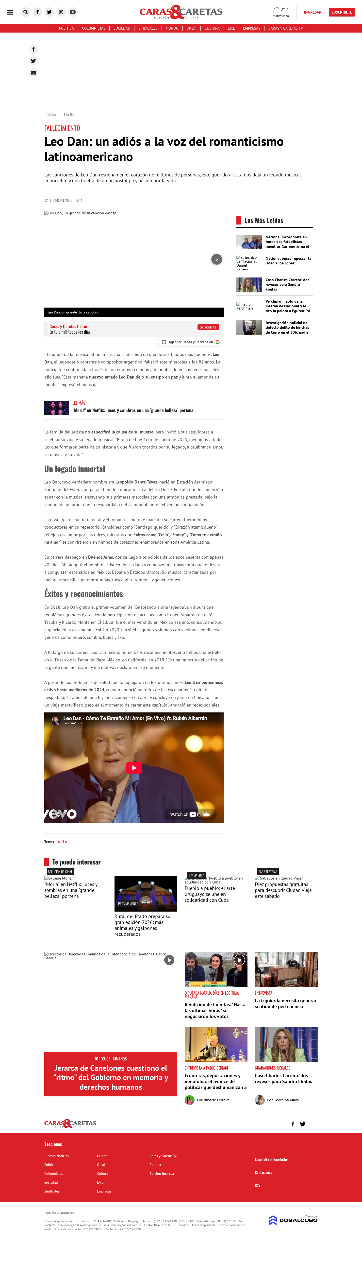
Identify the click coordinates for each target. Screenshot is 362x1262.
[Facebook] (33, 49)
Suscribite (208, 327)
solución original (60, 871)
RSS (257, 1185)
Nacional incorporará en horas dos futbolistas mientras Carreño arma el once (287, 244)
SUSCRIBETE (341, 12)
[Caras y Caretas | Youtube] (73, 12)
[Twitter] (33, 61)
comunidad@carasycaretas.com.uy (79, 1225)
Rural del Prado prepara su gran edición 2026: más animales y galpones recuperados (142, 925)
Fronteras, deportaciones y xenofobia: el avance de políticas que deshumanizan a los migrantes (216, 1084)
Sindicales (148, 28)
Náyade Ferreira (216, 1099)
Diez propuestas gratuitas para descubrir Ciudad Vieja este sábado (283, 890)
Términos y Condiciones (59, 1212)
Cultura (212, 28)
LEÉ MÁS (79, 403)
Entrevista (263, 993)
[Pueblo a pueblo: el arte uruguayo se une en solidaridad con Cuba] (216, 882)
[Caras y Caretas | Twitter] (49, 12)
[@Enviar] (33, 72)
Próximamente (128, 903)
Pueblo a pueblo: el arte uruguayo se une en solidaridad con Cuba (210, 894)
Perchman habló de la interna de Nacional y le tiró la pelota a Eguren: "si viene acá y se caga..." (288, 308)
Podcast (155, 1164)
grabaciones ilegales (272, 1068)
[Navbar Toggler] (14, 12)
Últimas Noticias (56, 1156)
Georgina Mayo (286, 1099)
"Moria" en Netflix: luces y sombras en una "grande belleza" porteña (133, 410)
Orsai (192, 28)
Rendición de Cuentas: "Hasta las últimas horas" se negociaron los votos (215, 1010)
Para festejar (268, 871)
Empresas (251, 28)
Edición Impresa (162, 1173)
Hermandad (196, 875)
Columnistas (93, 28)
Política (66, 28)
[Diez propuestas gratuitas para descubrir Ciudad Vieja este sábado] (279, 878)
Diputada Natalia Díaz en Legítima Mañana (212, 995)
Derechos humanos (111, 1059)
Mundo (172, 28)
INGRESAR (313, 12)
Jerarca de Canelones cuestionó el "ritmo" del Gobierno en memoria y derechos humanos (110, 1077)
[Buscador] (25, 12)
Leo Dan (62, 841)
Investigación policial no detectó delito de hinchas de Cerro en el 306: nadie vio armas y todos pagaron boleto (288, 332)
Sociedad (122, 28)
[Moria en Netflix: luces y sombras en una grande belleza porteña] (56, 410)
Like (231, 28)
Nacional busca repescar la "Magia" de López (288, 260)
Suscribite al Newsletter (271, 1159)
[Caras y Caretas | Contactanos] (312, 1123)
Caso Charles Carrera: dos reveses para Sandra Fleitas (287, 284)
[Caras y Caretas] (70, 1127)
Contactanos (263, 1172)
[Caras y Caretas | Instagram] (61, 12)
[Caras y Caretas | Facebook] (37, 12)
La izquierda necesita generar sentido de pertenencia (285, 1003)
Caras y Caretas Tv (285, 28)
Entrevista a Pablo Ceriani (206, 1068)
